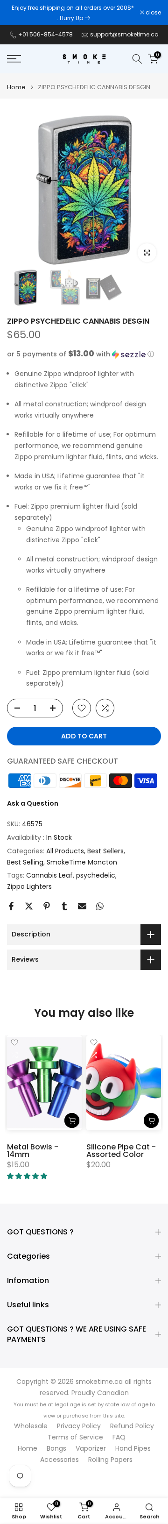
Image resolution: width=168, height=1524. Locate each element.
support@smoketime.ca (124, 34)
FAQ (119, 1437)
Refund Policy (132, 1426)
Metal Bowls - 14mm (32, 1150)
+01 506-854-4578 (45, 34)
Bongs (56, 1448)
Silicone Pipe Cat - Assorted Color (121, 1150)
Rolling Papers (110, 1459)
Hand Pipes (133, 1448)
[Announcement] (73, 12)
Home (16, 87)
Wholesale (31, 1426)
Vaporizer (91, 1448)
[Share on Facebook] (11, 906)
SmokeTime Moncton (82, 862)
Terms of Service (75, 1437)
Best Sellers (105, 851)
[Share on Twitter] (29, 906)
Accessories (59, 1459)
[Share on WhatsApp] (100, 906)
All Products (65, 851)
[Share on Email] (82, 906)
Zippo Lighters (29, 886)
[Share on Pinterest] (46, 906)
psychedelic (95, 875)
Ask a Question (32, 803)
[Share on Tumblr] (64, 906)
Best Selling (25, 862)
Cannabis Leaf (49, 875)
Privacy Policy (79, 1426)
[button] (84, 354)
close (152, 12)
